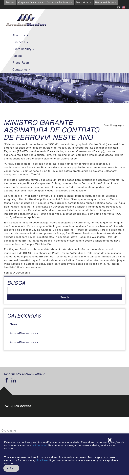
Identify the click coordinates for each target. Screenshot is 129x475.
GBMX (26, 20)
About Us (19, 35)
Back (12, 468)
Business (19, 42)
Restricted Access (105, 2)
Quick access (20, 405)
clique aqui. (40, 445)
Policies (10, 2)
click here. (42, 460)
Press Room (21, 62)
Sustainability (22, 49)
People (17, 55)
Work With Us (84, 2)
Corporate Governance (31, 2)
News (13, 324)
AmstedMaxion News (24, 333)
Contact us (20, 69)
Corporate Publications (60, 2)
